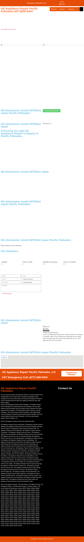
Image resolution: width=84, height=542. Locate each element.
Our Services (12, 29)
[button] (63, 342)
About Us (54, 9)
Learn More (4, 29)
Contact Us (71, 9)
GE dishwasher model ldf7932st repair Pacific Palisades (21, 112)
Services (62, 9)
